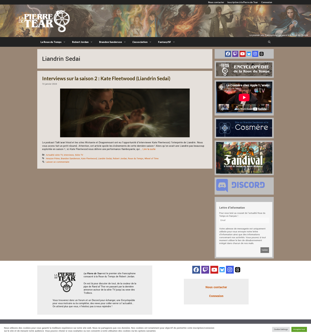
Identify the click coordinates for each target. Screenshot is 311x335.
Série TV (79, 154)
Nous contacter (216, 2)
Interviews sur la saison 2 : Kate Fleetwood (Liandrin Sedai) (106, 78)
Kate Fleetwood (89, 158)
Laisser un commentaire (57, 161)
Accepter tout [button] (299, 329)
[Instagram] (255, 54)
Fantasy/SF (164, 41)
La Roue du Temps (51, 41)
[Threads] (261, 53)
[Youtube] (243, 54)
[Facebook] (228, 54)
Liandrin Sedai (105, 158)
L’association (140, 41)
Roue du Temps (135, 158)
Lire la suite (149, 149)
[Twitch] (235, 54)
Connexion (266, 2)
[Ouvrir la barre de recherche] (269, 42)
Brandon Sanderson (110, 41)
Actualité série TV (54, 154)
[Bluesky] (249, 53)
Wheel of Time (151, 158)
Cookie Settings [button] (281, 329)
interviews (69, 154)
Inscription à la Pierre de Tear (242, 2)
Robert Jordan (80, 41)
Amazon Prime (53, 158)
